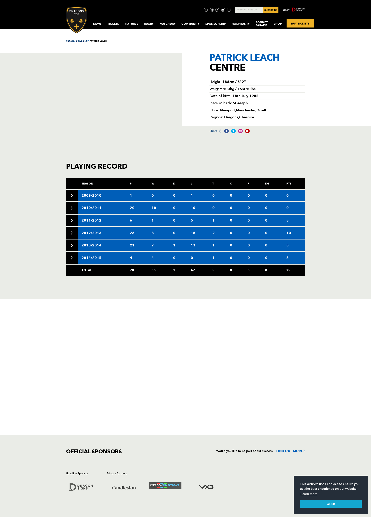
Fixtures (131, 23)
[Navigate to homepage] (76, 20)
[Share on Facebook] (226, 131)
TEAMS (70, 40)
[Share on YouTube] (247, 131)
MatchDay (168, 23)
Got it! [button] (331, 503)
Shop (278, 23)
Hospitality (241, 23)
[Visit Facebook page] (206, 10)
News (97, 23)
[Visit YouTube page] (223, 10)
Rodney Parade (262, 24)
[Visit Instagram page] (212, 10)
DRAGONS (81, 40)
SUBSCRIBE (270, 10)
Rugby (149, 23)
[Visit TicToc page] (229, 10)
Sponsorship (215, 23)
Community (190, 23)
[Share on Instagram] (240, 131)
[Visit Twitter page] (217, 10)
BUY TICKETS (300, 23)
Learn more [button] (308, 494)
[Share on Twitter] (233, 131)
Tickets (113, 23)
